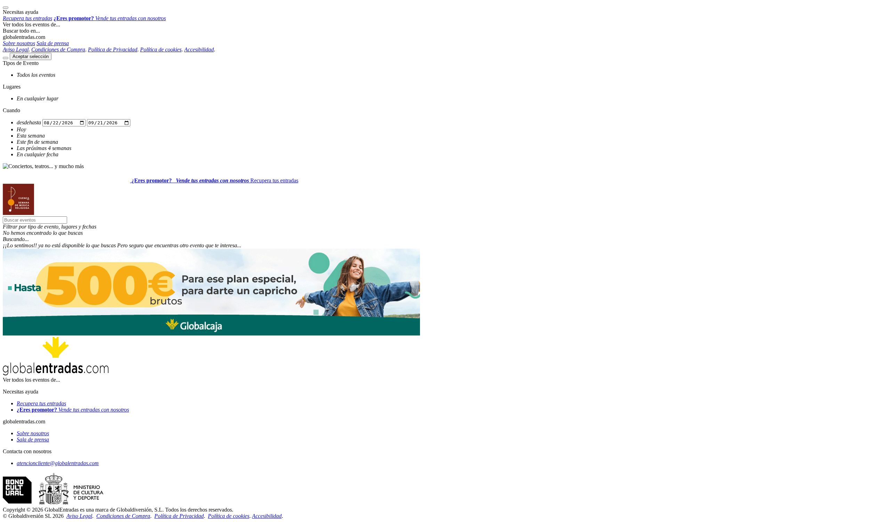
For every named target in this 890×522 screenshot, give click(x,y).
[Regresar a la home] (18, 213)
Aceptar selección (31, 56)
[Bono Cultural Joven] (53, 503)
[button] (445, 227)
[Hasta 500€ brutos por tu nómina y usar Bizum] (211, 334)
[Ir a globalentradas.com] (67, 180)
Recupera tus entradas (274, 180)
